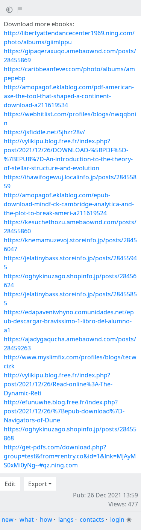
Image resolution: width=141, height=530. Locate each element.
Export (37, 484)
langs (66, 519)
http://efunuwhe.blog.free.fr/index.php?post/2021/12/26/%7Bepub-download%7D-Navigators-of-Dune (64, 411)
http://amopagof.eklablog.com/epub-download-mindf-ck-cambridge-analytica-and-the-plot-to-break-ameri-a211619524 (69, 204)
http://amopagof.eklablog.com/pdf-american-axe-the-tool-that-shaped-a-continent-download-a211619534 (69, 96)
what (27, 519)
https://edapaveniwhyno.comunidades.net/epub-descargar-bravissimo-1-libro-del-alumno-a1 (69, 321)
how (46, 519)
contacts (92, 519)
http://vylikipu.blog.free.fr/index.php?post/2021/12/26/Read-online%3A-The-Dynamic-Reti (58, 384)
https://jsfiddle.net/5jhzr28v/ (44, 132)
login (117, 519)
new (8, 519)
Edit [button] (10, 484)
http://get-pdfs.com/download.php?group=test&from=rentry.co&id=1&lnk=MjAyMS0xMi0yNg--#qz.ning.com (70, 456)
